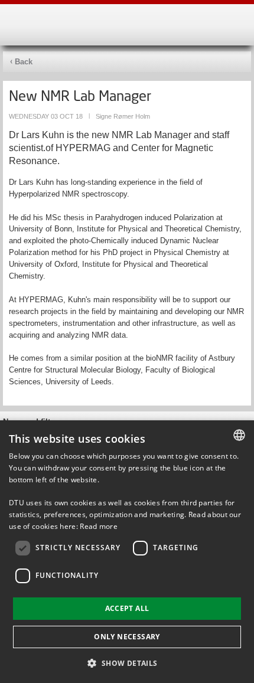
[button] (126, 662)
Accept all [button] (127, 608)
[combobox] (239, 435)
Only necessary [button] (127, 637)
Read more (99, 526)
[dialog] (127, 551)
